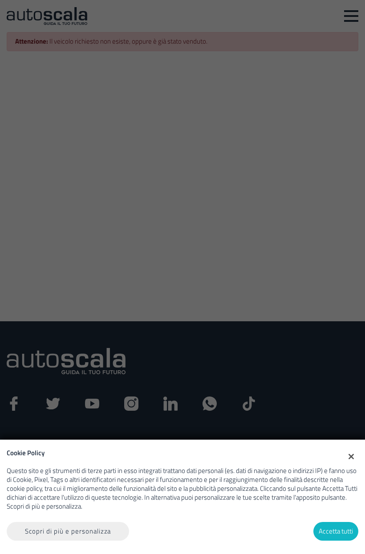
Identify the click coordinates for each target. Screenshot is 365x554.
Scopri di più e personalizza (68, 531)
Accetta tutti (336, 531)
